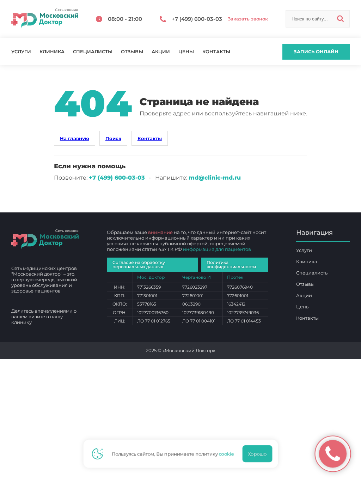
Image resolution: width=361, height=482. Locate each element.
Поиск (113, 138)
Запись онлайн (316, 51)
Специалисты (92, 51)
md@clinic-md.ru (215, 177)
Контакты (216, 51)
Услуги (21, 51)
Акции (161, 51)
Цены (186, 51)
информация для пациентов (217, 249)
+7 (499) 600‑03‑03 (117, 177)
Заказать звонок (248, 19)
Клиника (52, 51)
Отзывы (132, 51)
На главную (74, 138)
